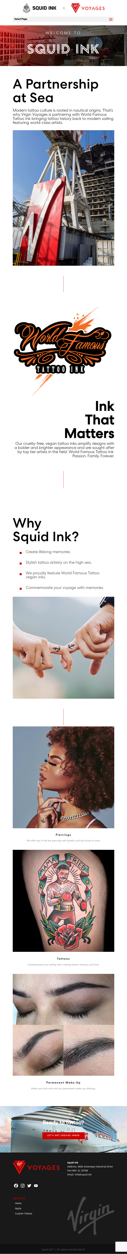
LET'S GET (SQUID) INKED (63, 1136)
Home (18, 1203)
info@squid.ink (83, 1174)
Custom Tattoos (23, 1213)
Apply (18, 1208)
